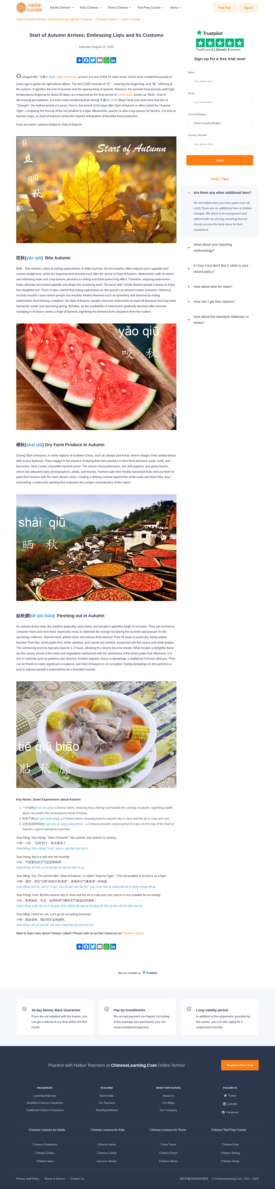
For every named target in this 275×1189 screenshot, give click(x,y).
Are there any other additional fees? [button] (222, 193)
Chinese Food (230, 1144)
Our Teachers (106, 1102)
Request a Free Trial (240, 1065)
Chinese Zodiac (44, 1152)
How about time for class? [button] (213, 287)
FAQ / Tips (220, 179)
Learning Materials (45, 1095)
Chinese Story (45, 1161)
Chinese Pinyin (168, 1152)
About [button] (174, 7)
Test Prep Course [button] (149, 7)
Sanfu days (124, 94)
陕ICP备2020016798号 (194, 1178)
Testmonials (106, 1095)
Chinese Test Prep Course (228, 1129)
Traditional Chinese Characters (45, 1110)
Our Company (168, 1110)
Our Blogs (168, 1102)
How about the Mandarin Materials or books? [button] (221, 320)
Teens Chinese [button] (118, 7)
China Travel (168, 1144)
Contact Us (77, 1178)
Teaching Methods (107, 1110)
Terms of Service (54, 1178)
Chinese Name (106, 1144)
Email (191, 93)
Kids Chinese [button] (89, 7)
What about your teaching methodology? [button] (213, 247)
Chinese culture (132, 933)
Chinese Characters (45, 1144)
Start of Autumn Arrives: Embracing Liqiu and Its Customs (54, 19)
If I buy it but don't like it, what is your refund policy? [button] (221, 268)
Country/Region (197, 114)
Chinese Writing (230, 1152)
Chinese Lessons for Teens (168, 1129)
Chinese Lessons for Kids (108, 1129)
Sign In (248, 7)
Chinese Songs (230, 1161)
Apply (220, 160)
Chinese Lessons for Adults (47, 1129)
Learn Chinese (130, 19)
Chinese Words (168, 1161)
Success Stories (107, 1161)
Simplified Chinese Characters (44, 1102)
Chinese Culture (106, 19)
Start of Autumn (66, 76)
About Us (168, 1095)
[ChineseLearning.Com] (29, 7)
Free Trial (225, 7)
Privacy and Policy (27, 1178)
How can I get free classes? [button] (214, 301)
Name (191, 72)
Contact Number (197, 135)
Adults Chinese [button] (60, 7)
